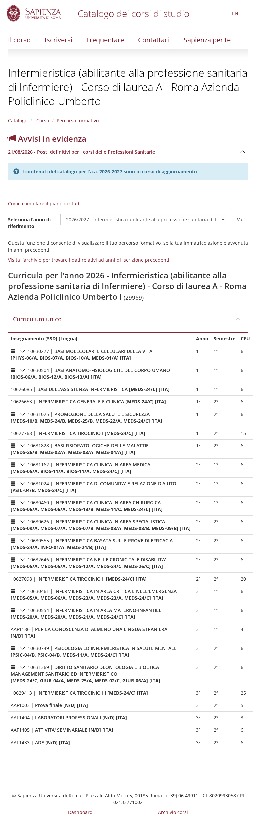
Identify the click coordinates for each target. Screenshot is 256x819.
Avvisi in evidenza (51, 138)
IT (221, 13)
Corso (42, 120)
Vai (240, 219)
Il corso (19, 39)
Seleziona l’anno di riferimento (29, 222)
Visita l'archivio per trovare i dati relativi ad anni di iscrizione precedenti (88, 260)
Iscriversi (58, 39)
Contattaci (154, 39)
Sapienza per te (207, 39)
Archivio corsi (173, 812)
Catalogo (17, 120)
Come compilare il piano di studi (44, 203)
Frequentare (105, 39)
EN (235, 13)
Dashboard (80, 812)
